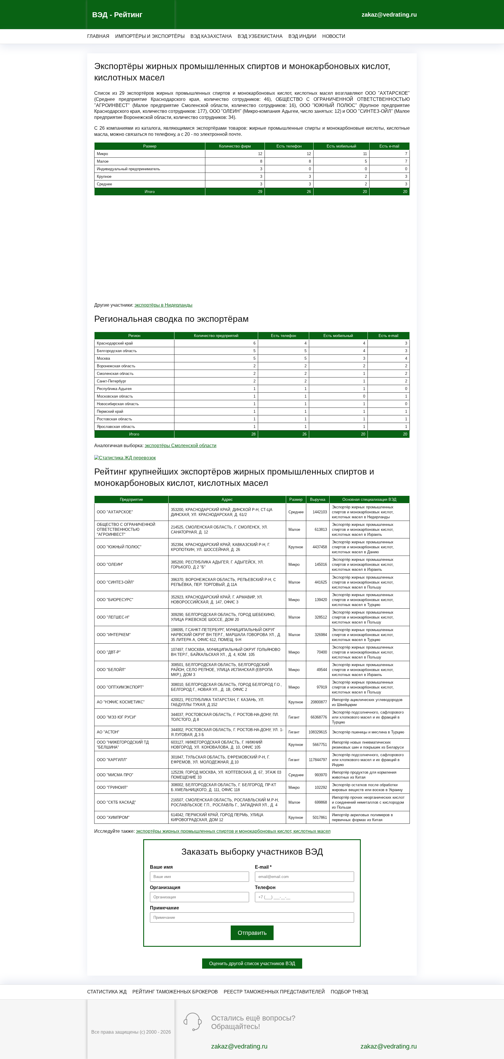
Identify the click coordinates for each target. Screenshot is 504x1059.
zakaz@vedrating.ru (389, 14)
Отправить (252, 933)
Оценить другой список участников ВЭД (252, 963)
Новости (333, 36)
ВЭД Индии (302, 36)
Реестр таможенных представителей (274, 991)
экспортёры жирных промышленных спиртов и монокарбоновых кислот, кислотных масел (233, 831)
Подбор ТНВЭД (349, 991)
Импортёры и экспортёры (150, 36)
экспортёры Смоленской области (180, 445)
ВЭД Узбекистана (260, 36)
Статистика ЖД (107, 991)
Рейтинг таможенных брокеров (175, 991)
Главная (98, 36)
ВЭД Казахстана (211, 36)
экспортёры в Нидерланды (163, 305)
